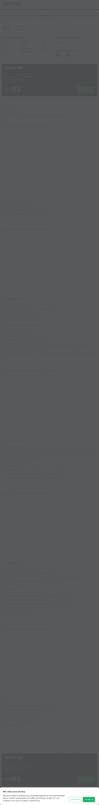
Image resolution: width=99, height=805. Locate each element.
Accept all (89, 799)
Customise (75, 799)
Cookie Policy (34, 801)
